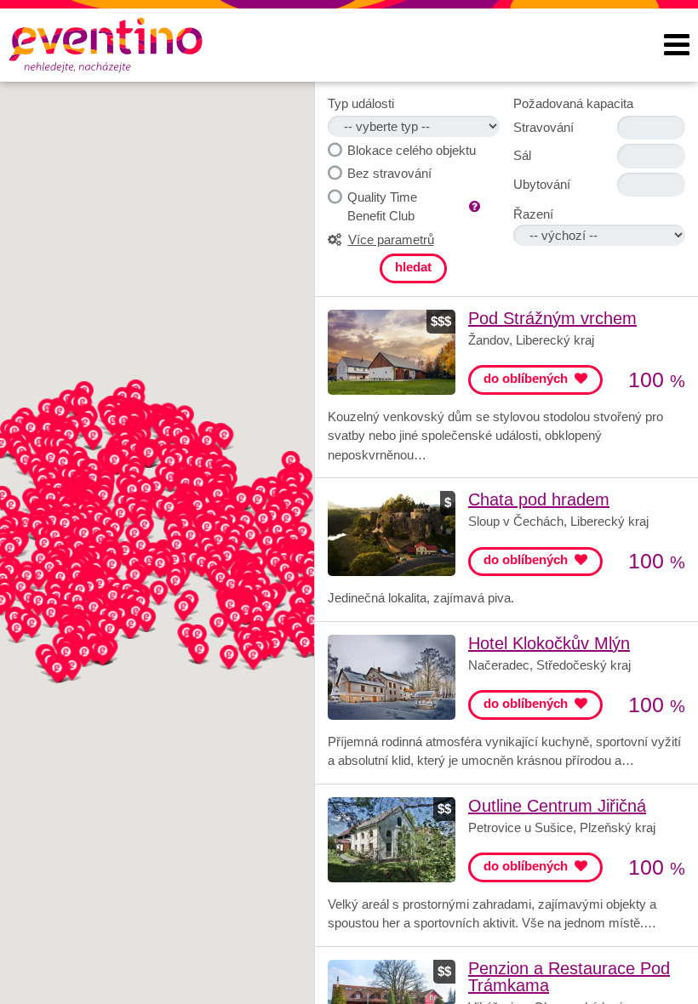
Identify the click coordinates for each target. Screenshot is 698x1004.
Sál (522, 155)
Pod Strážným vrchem (552, 318)
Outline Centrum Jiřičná (557, 805)
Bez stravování (389, 173)
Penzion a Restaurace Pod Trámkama (569, 977)
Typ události (361, 103)
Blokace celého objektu (411, 150)
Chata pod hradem (538, 499)
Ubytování (541, 184)
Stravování (543, 127)
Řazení (533, 214)
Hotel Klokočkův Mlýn (549, 643)
